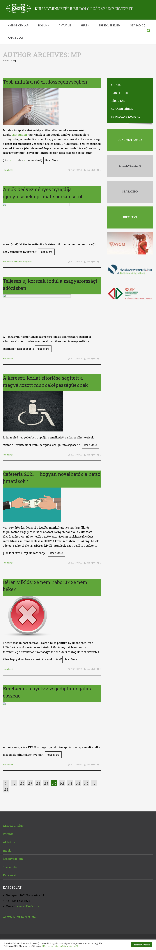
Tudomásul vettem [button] (141, 944)
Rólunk (43, 25)
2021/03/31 (76, 669)
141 (62, 783)
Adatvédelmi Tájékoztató (19, 917)
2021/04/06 (76, 170)
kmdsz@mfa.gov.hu (29, 906)
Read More (51, 160)
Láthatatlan (19, 134)
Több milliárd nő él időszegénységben (45, 82)
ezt (12, 160)
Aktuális (65, 25)
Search (148, 31)
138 (38, 783)
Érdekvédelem (110, 25)
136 (22, 783)
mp (88, 170)
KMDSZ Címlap (18, 25)
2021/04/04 (76, 358)
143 (78, 783)
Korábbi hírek (122, 108)
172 (6, 789)
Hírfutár (118, 101)
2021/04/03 (76, 454)
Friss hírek (8, 170)
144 (85, 783)
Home (6, 60)
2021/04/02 (76, 562)
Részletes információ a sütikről (60, 946)
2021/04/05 (76, 261)
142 (69, 783)
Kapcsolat (15, 37)
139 (46, 783)
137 (30, 783)
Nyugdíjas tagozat (23, 261)
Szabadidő (137, 25)
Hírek (85, 25)
